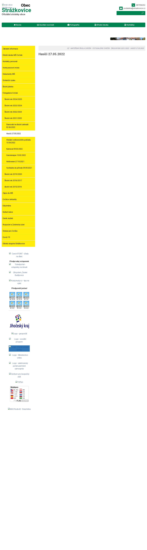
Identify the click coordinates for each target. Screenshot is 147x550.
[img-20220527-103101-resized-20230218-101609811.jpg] (105, 79)
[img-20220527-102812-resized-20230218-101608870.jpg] (50, 79)
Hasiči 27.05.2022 (13, 133)
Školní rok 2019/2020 (13, 174)
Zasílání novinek (46, 25)
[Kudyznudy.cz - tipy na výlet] (19, 282)
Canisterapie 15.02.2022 (16, 155)
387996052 (140, 5)
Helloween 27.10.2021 (15, 161)
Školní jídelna (8, 87)
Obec (19, 39)
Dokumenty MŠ (9, 74)
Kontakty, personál (10, 61)
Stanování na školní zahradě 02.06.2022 (17, 125)
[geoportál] (19, 333)
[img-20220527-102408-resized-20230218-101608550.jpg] (105, 61)
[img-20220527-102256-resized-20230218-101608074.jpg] (50, 61)
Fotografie (74, 25)
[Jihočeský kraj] (19, 321)
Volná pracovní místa (11, 68)
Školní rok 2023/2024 (13, 105)
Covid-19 (6, 237)
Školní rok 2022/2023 (13, 112)
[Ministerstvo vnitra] (19, 356)
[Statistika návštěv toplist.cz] (19, 382)
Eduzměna (7, 206)
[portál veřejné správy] (19, 348)
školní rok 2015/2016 (13, 187)
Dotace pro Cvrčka (10, 231)
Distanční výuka (9, 80)
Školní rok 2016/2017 (13, 180)
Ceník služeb (8, 218)
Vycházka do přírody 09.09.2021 (19, 168)
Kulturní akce (8, 212)
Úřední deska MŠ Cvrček (12, 55)
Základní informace (10, 49)
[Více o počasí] (12, 296)
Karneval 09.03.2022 (14, 149)
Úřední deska (102, 25)
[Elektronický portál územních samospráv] (19, 366)
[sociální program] (19, 340)
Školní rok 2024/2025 (13, 99)
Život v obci (91, 39)
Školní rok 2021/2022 (13, 118)
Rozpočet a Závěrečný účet (13, 225)
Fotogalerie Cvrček (10, 93)
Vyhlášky (130, 25)
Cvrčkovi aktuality (10, 199)
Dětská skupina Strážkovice (14, 243)
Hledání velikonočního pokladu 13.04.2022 (18, 141)
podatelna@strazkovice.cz (134, 8)
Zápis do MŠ (8, 193)
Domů (18, 25)
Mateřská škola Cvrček (127, 39)
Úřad (55, 39)
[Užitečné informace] (19, 375)
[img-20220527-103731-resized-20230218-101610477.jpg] (50, 97)
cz (68, 48)
